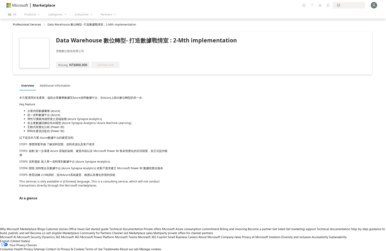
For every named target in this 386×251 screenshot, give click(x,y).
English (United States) (15, 241)
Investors (274, 237)
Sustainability (338, 237)
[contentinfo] (44, 24)
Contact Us (53, 249)
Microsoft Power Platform (97, 237)
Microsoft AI (8, 237)
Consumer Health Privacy (16, 249)
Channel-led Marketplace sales (132, 233)
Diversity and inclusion (296, 237)
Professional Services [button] (27, 24)
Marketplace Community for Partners (87, 233)
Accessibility (320, 237)
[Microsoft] (17, 5)
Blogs (41, 229)
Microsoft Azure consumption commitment (191, 229)
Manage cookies (150, 249)
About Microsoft (209, 237)
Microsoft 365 (70, 237)
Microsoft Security (29, 237)
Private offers (152, 229)
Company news (231, 237)
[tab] (28, 85)
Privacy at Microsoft (255, 237)
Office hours (77, 229)
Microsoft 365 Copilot (152, 237)
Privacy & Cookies (72, 249)
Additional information (55, 85)
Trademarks (111, 249)
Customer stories (57, 229)
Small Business (177, 237)
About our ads (129, 249)
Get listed (278, 229)
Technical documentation (126, 229)
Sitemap (39, 249)
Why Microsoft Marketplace (18, 229)
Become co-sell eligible (46, 233)
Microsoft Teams (126, 237)
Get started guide (97, 229)
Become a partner (260, 229)
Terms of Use (94, 249)
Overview (27, 85)
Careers (193, 237)
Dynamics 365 (51, 237)
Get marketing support (301, 229)
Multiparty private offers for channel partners (183, 233)
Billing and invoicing (233, 229)
